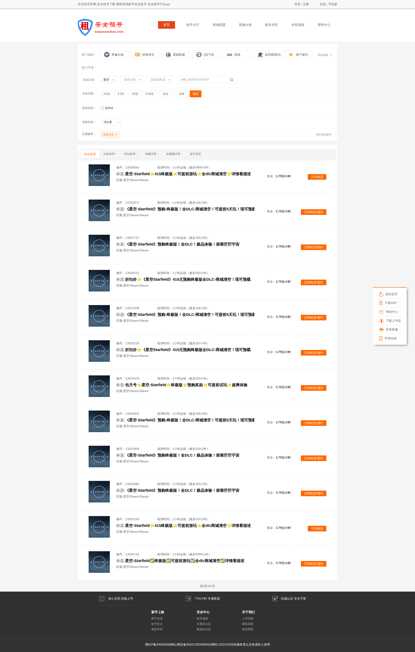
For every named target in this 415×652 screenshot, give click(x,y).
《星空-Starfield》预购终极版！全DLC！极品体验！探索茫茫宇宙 (182, 244)
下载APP (390, 303)
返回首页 (391, 294)
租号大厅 (192, 25)
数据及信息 (204, 629)
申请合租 (391, 338)
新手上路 (157, 612)
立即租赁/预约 (313, 212)
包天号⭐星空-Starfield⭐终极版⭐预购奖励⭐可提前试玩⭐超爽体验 (186, 385)
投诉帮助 (247, 629)
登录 (297, 4)
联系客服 (392, 329)
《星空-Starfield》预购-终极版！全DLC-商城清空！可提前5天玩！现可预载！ (192, 209)
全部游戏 (297, 25)
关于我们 (248, 612)
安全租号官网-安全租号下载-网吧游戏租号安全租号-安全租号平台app (124, 4)
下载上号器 (393, 320)
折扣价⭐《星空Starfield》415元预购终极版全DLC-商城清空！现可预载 (188, 279)
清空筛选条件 (324, 134)
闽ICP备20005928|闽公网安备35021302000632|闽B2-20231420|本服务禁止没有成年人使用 (207, 644)
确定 (195, 93)
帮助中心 (324, 25)
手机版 (332, 4)
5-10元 (150, 93)
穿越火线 (245, 25)
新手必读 (157, 618)
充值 (323, 4)
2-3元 (121, 93)
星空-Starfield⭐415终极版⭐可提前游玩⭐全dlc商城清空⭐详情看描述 (188, 174)
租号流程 (202, 618)
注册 (306, 4)
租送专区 (271, 25)
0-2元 (107, 93)
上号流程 (247, 618)
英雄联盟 (219, 25)
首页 (166, 25)
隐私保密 (247, 623)
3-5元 (135, 93)
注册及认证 (204, 623)
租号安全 (157, 623)
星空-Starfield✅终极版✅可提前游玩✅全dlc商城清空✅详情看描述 (184, 561)
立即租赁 (317, 177)
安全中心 (203, 612)
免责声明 (157, 629)
